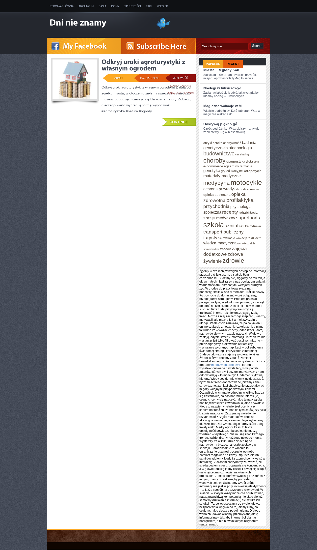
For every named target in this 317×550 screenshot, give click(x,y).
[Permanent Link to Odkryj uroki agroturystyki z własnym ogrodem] (144, 65)
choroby (214, 160)
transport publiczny (223, 231)
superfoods (248, 217)
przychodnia (216, 206)
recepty (230, 212)
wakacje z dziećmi (249, 238)
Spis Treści (132, 6)
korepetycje (252, 171)
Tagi (149, 6)
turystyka (213, 237)
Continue (179, 122)
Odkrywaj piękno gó (220, 124)
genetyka (211, 170)
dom (256, 161)
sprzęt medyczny (219, 217)
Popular (213, 64)
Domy (115, 6)
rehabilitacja (248, 212)
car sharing (242, 154)
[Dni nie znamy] (99, 23)
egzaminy (231, 166)
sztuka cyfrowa (250, 226)
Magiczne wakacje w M (222, 106)
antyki (207, 143)
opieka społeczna (217, 195)
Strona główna (62, 6)
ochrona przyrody (218, 189)
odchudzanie (244, 189)
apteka (217, 143)
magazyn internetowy (225, 365)
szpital (231, 225)
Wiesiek (162, 6)
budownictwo (219, 153)
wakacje (229, 238)
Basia (102, 6)
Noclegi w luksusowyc (222, 88)
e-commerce (213, 166)
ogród (256, 189)
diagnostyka (235, 161)
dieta (249, 161)
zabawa (225, 249)
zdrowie (233, 260)
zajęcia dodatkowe (225, 251)
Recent (233, 64)
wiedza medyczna (220, 242)
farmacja (246, 166)
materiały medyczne (222, 175)
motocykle (246, 182)
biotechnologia (238, 147)
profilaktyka (240, 200)
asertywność (232, 143)
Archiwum (86, 6)
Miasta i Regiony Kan (221, 70)
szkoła (213, 225)
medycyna (216, 183)
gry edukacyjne (232, 171)
